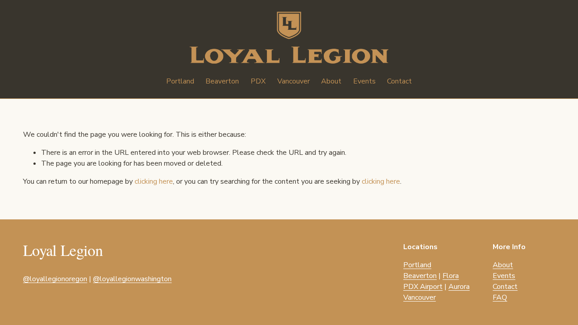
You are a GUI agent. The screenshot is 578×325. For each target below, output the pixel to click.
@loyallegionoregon (55, 279)
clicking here (154, 181)
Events (364, 81)
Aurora (459, 287)
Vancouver (419, 297)
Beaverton (420, 276)
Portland (417, 265)
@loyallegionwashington (132, 279)
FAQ (500, 297)
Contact (399, 81)
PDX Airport (423, 287)
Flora (451, 276)
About (331, 81)
